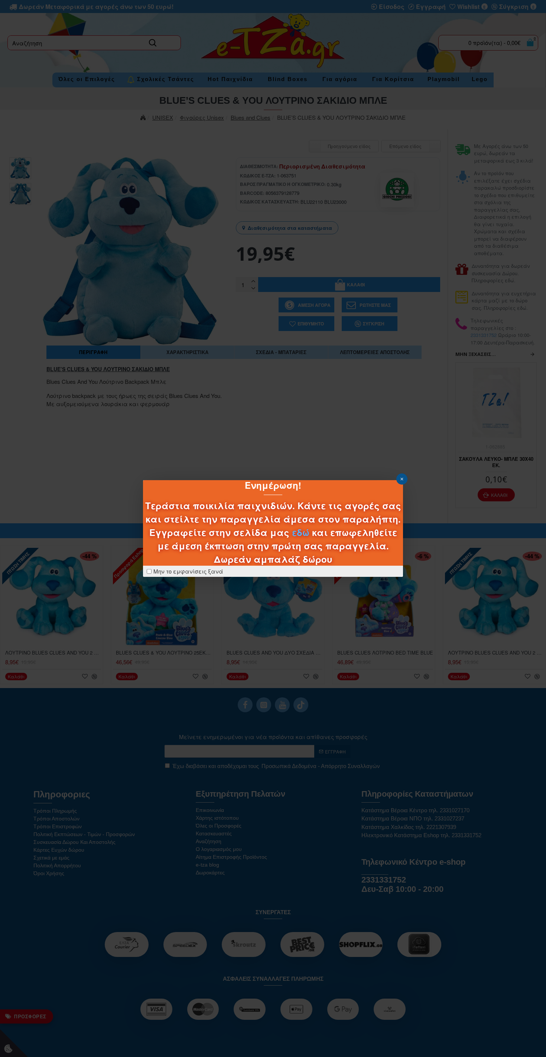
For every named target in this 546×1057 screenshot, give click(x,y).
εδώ (300, 532)
